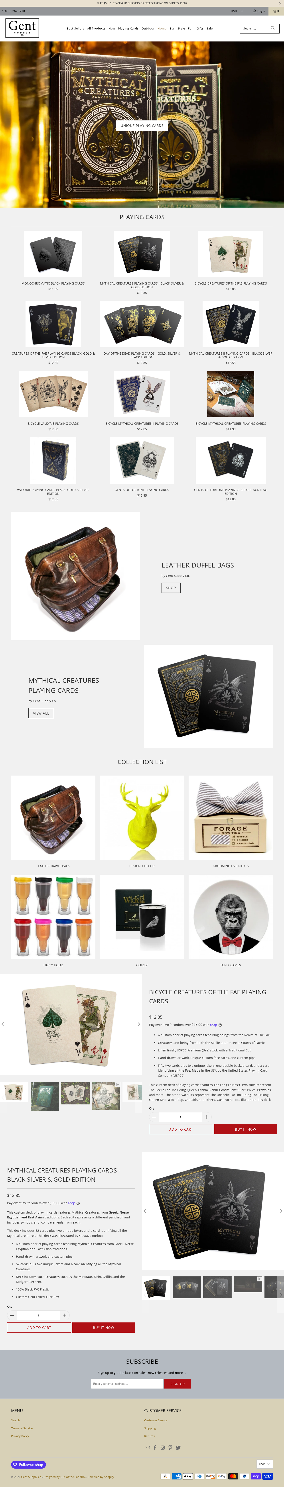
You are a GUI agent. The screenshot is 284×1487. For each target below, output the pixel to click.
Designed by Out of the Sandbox (64, 1477)
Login (261, 11)
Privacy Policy (20, 1436)
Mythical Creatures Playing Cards (63, 685)
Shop (171, 587)
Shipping (150, 1428)
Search (15, 1420)
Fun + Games (231, 921)
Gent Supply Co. (31, 1477)
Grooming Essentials (231, 822)
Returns (149, 1436)
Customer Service (155, 1420)
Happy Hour (53, 921)
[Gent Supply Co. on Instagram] (163, 1447)
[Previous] (145, 1211)
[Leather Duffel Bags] (75, 576)
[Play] (71, 1024)
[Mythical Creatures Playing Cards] (208, 696)
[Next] (138, 1024)
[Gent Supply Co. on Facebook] (155, 1447)
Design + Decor (142, 822)
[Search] (273, 28)
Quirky (142, 921)
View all (41, 713)
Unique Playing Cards (142, 125)
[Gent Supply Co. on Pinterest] (170, 1447)
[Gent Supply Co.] (22, 28)
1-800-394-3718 (13, 11)
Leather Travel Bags (53, 822)
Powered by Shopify (101, 1477)
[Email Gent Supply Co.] (147, 1447)
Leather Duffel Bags (198, 565)
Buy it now (245, 1129)
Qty (151, 1108)
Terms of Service (22, 1428)
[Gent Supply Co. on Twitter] (178, 1447)
